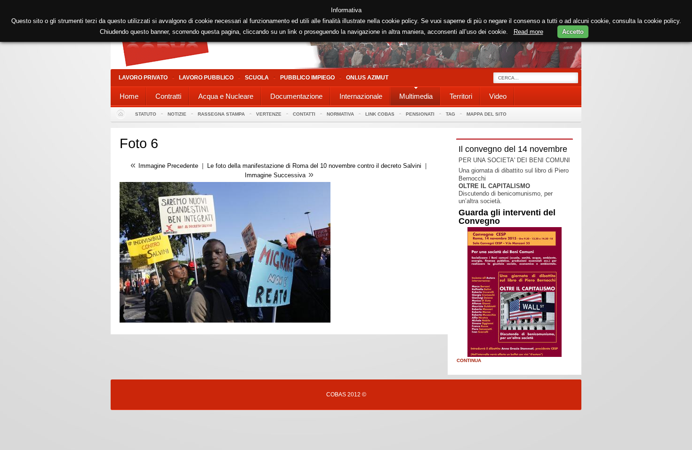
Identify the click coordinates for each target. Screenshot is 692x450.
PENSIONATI (420, 114)
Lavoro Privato (143, 77)
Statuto (145, 114)
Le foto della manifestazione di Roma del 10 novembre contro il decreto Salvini (314, 165)
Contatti (304, 114)
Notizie (177, 114)
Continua (469, 360)
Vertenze (269, 114)
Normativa (340, 114)
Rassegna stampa (221, 114)
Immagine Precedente (168, 165)
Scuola (257, 77)
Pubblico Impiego (307, 77)
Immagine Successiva (275, 175)
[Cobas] (346, 67)
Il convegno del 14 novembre (513, 149)
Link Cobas (379, 114)
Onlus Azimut (367, 77)
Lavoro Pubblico (206, 77)
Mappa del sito (487, 114)
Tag (450, 114)
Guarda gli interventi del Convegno (507, 217)
